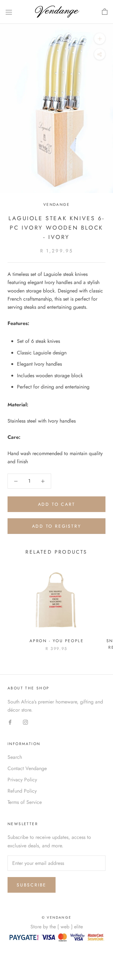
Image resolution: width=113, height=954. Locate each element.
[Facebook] (10, 722)
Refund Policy (22, 790)
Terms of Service (25, 802)
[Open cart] (104, 12)
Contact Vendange (27, 768)
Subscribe (31, 885)
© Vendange (56, 917)
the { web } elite (66, 926)
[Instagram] (25, 722)
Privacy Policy (22, 779)
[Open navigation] (9, 11)
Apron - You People (57, 641)
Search (15, 757)
